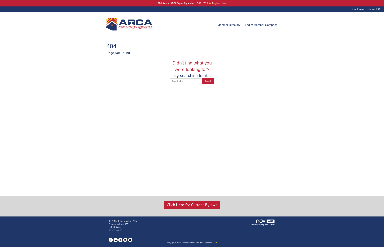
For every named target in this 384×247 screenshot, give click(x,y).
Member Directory (229, 24)
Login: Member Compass (261, 24)
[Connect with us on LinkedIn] (116, 240)
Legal (215, 243)
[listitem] (355, 9)
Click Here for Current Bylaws (192, 204)
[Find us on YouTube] (125, 240)
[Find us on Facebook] (111, 240)
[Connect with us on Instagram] (120, 240)
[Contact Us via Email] (130, 240)
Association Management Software (262, 225)
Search (208, 81)
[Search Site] (380, 9)
